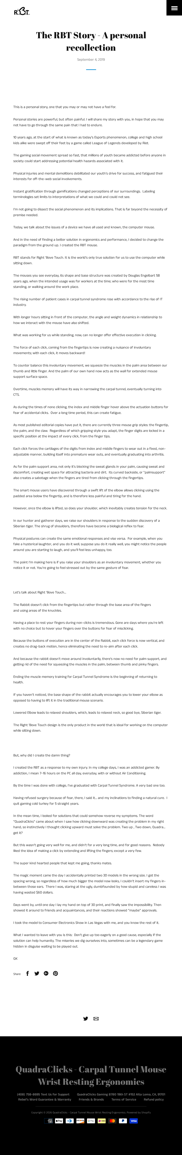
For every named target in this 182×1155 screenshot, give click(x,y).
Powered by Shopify (139, 1112)
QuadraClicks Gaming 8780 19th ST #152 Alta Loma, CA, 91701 (121, 1094)
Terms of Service (123, 1099)
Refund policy (154, 1099)
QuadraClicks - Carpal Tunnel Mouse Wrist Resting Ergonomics (89, 1112)
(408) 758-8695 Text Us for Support (43, 1094)
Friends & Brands (91, 1099)
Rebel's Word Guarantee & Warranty (44, 1099)
